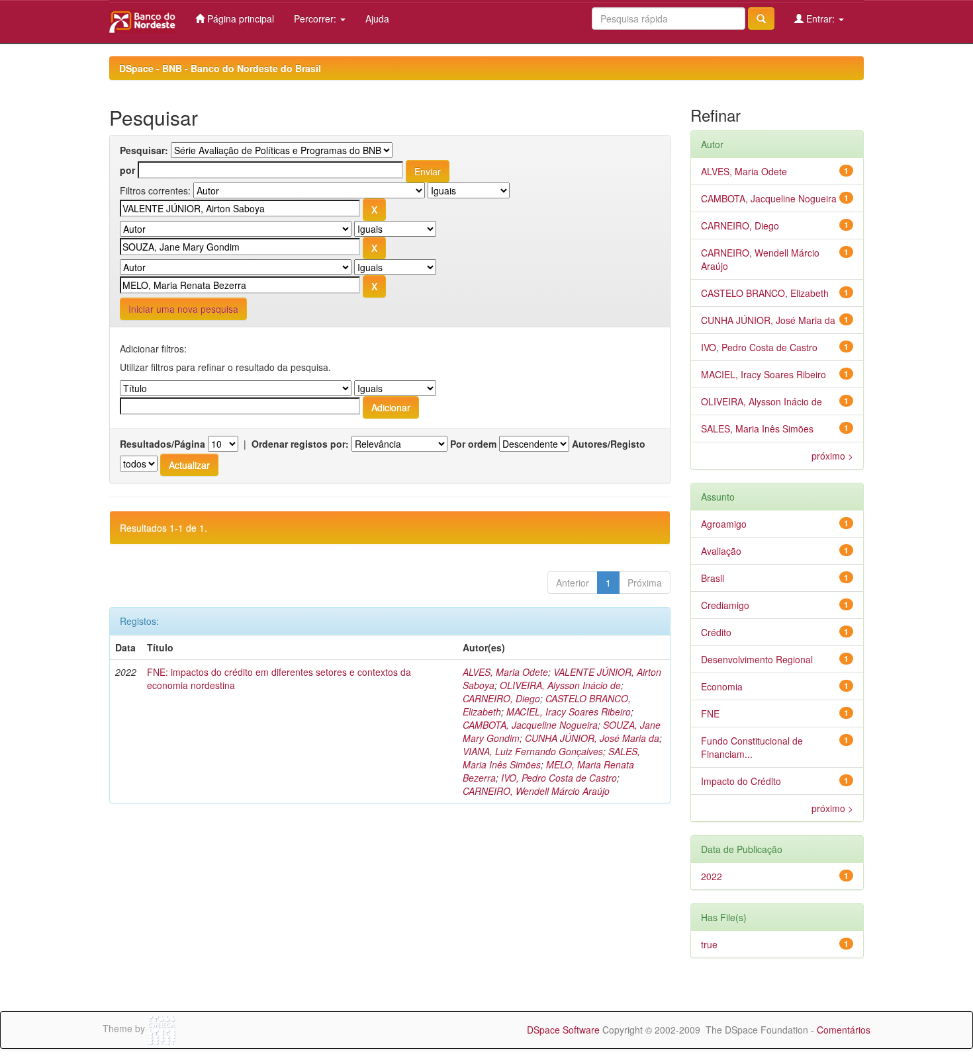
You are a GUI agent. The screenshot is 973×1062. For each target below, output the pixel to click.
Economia (722, 686)
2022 (711, 876)
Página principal (239, 18)
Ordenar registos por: (300, 443)
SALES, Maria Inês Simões (757, 428)
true (709, 944)
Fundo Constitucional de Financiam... (752, 747)
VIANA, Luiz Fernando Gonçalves (533, 751)
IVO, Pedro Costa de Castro (559, 777)
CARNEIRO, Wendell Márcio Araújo (536, 790)
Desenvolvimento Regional (757, 659)
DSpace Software (563, 1029)
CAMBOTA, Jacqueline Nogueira (530, 724)
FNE (710, 713)
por (127, 170)
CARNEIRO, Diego (501, 698)
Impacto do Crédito (741, 781)
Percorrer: (316, 18)
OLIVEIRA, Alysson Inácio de (560, 685)
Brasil (712, 578)
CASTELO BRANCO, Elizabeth (765, 293)
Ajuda (377, 18)
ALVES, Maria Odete (505, 671)
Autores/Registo (608, 443)
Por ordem (473, 443)
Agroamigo (724, 523)
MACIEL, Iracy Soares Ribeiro (568, 711)
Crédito (716, 632)
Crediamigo (725, 605)
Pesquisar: (144, 150)
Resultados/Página (162, 443)
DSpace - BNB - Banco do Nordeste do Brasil (220, 68)
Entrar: (820, 18)
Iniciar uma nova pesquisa (183, 308)
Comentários (843, 1029)
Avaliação (721, 550)
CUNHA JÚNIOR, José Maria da (592, 738)
